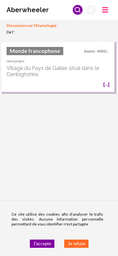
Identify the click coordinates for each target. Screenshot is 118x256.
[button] (28, 10)
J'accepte (42, 243)
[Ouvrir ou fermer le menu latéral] (105, 10)
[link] (58, 67)
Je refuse (76, 243)
